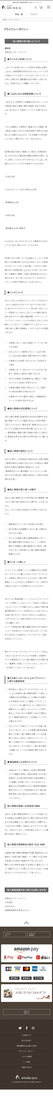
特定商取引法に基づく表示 (27, 1046)
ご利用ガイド (26, 1035)
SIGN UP (32, 934)
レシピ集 (26, 1062)
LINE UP (26, 1012)
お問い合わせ (27, 1067)
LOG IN (7, 934)
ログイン (34, 14)
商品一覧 (19, 14)
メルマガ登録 (26, 1056)
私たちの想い (26, 1040)
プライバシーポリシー (26, 1051)
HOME (4, 20)
